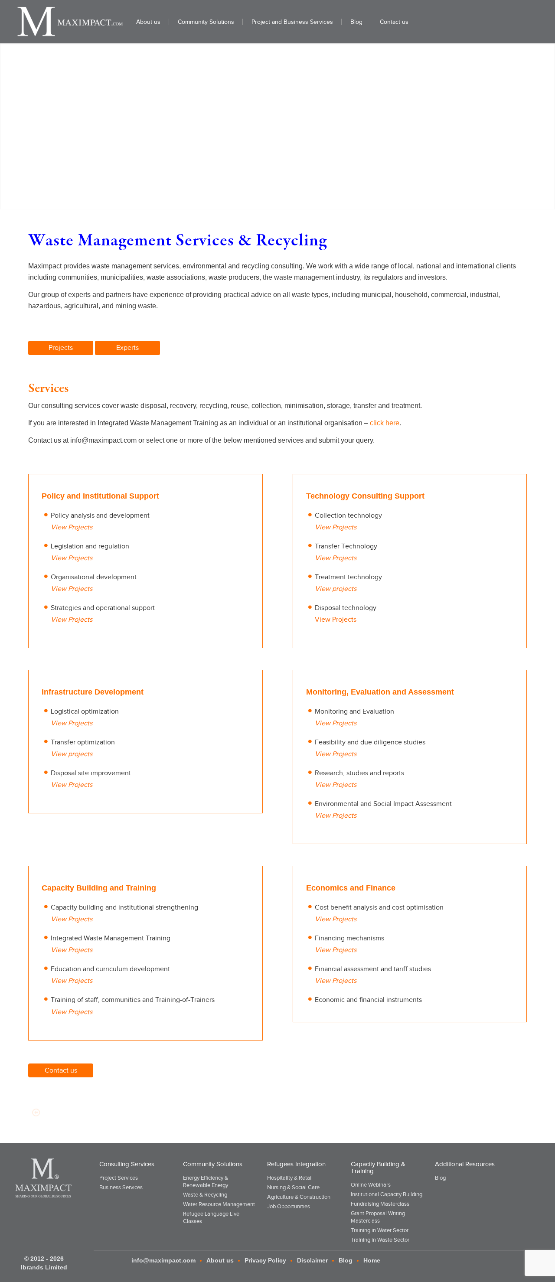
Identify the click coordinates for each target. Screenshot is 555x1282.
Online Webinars (371, 1184)
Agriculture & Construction (298, 1197)
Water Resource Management (219, 1204)
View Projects (335, 619)
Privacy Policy (265, 1260)
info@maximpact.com (163, 1260)
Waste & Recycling (205, 1194)
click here (384, 423)
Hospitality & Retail (290, 1177)
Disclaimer (312, 1260)
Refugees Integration (296, 1164)
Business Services (121, 1187)
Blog (440, 1177)
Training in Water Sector (379, 1230)
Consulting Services (126, 1164)
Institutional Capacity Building (386, 1194)
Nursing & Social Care (293, 1187)
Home (371, 1260)
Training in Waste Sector (380, 1239)
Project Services (118, 1177)
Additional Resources (465, 1164)
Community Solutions (212, 1164)
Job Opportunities (288, 1206)
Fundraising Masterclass (380, 1203)
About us (220, 1260)
